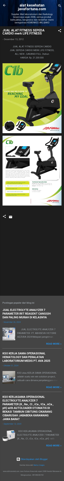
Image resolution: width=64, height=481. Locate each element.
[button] (60, 31)
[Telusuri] (60, 6)
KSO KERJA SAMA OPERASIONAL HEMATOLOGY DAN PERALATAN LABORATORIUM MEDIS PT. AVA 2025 (26, 357)
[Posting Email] (10, 218)
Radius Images (39, 465)
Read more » (54, 343)
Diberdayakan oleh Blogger (34, 459)
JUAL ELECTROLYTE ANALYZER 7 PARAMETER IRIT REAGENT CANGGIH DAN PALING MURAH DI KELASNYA (26, 313)
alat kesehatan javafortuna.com (32, 7)
